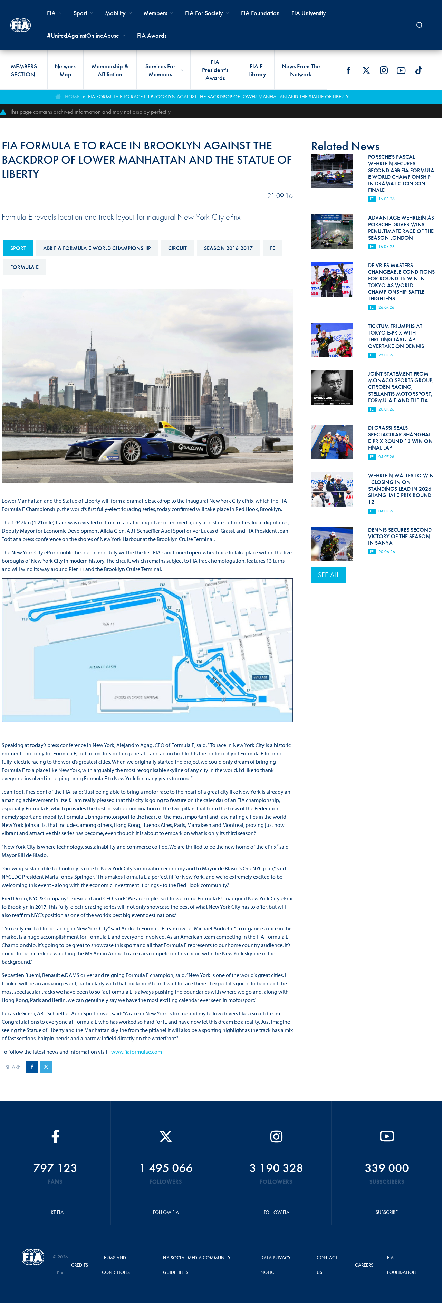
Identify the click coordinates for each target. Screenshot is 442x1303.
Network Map (65, 70)
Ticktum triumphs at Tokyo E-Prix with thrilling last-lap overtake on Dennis (396, 336)
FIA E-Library (257, 70)
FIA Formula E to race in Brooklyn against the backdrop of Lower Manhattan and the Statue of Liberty (218, 96)
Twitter (366, 70)
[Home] (20, 25)
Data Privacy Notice (275, 1265)
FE (272, 248)
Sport (18, 248)
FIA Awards (151, 35)
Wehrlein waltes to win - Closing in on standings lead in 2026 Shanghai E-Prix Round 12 (401, 489)
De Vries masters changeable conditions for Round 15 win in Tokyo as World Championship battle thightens (401, 282)
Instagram (383, 70)
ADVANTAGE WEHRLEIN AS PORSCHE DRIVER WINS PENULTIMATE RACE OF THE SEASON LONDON (401, 227)
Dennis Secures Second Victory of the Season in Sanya (400, 536)
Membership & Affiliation (110, 70)
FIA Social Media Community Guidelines (197, 1265)
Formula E (24, 267)
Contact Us (327, 1265)
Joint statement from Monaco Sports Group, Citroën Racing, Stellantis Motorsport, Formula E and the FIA (401, 387)
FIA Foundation (260, 13)
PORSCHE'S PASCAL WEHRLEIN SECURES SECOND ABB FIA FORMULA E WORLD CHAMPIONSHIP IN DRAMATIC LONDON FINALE (401, 173)
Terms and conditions (116, 1265)
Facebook (348, 70)
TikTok (419, 70)
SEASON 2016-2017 (228, 248)
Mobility (115, 13)
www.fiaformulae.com (136, 1051)
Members (155, 13)
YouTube (401, 70)
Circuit (177, 248)
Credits (79, 1265)
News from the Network (301, 70)
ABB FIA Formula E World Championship (97, 248)
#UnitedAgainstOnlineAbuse (83, 35)
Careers (364, 1265)
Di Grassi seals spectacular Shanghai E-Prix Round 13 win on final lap (400, 438)
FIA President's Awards (215, 70)
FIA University (308, 13)
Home (72, 96)
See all (328, 574)
